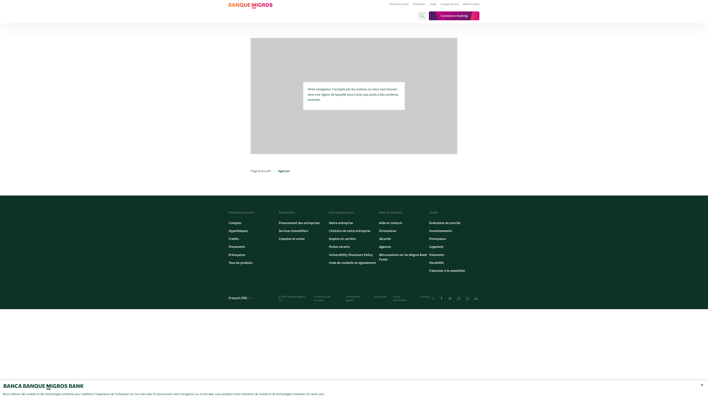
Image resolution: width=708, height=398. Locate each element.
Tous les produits (241, 263)
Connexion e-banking (454, 16)
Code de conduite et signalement (352, 263)
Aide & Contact (471, 4)
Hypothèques (238, 231)
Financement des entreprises (299, 223)
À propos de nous (450, 4)
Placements (237, 247)
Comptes (235, 223)
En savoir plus (315, 394)
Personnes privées (399, 4)
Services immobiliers (293, 231)
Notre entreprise (341, 223)
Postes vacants (339, 247)
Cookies (424, 296)
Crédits (234, 239)
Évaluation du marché (444, 223)
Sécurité (385, 239)
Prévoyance (237, 255)
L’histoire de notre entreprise (349, 231)
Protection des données (322, 298)
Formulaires (387, 231)
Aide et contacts (390, 223)
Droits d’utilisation (400, 298)
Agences (385, 247)
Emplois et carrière (342, 239)
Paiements (436, 255)
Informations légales (353, 298)
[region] (354, 389)
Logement (436, 247)
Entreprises (419, 4)
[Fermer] (702, 385)
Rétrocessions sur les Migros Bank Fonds (403, 257)
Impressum (380, 296)
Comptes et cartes (292, 239)
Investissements (440, 231)
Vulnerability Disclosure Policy (351, 255)
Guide (433, 4)
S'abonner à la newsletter (447, 271)
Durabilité (436, 263)
